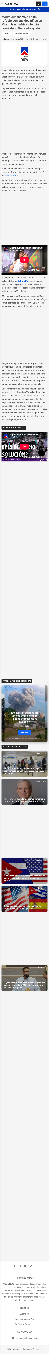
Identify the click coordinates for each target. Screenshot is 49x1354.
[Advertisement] (24, 126)
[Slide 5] (23, 738)
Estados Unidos (21, 34)
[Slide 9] (36, 738)
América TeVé (11, 175)
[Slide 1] (10, 738)
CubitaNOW (11, 3)
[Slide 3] (16, 738)
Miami (7, 34)
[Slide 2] (13, 738)
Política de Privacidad (24, 1324)
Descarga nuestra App (24, 1319)
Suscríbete (24, 1314)
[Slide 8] (32, 738)
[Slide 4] (19, 738)
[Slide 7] (29, 738)
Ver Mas (24, 732)
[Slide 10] (39, 738)
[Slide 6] (26, 738)
